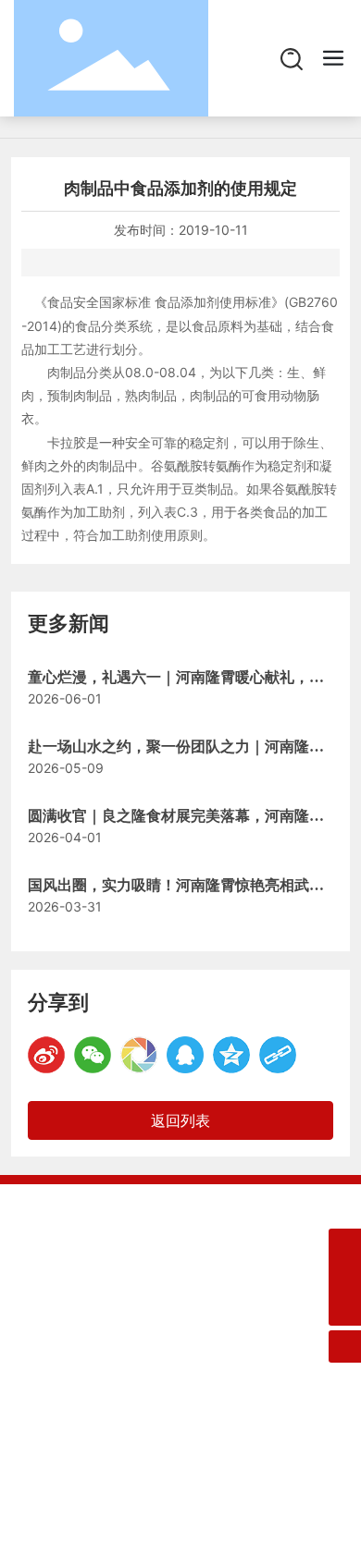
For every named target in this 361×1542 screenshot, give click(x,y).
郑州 (171, 1425)
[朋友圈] (138, 1054)
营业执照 (247, 1425)
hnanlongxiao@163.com (154, 1313)
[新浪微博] (46, 1054)
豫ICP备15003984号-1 (106, 1404)
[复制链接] (277, 1054)
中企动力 (129, 1425)
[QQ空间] (231, 1054)
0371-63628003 (129, 1283)
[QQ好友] (185, 1054)
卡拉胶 (66, 442)
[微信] (92, 1054)
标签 (201, 1425)
